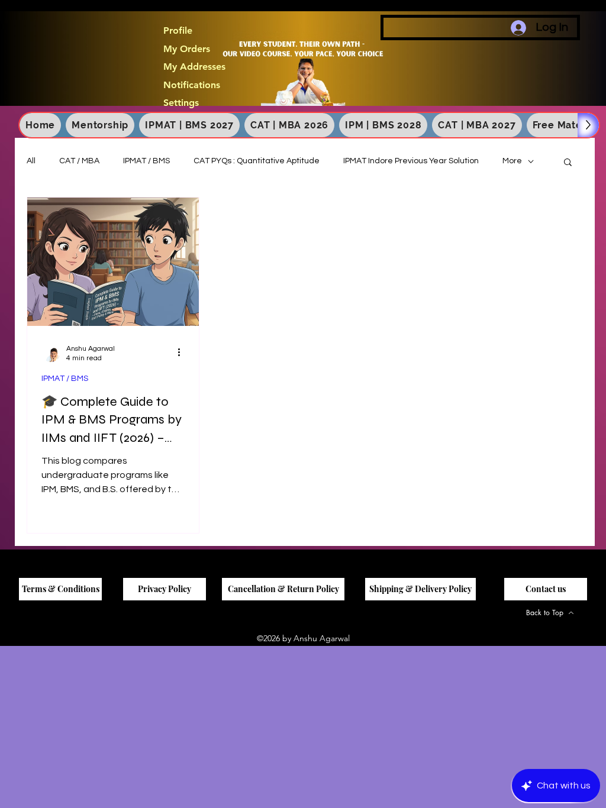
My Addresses (194, 67)
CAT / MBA (79, 161)
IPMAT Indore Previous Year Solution (411, 161)
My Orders (186, 49)
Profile (177, 30)
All (31, 161)
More (512, 161)
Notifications (191, 85)
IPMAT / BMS (146, 161)
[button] (567, 163)
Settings (181, 103)
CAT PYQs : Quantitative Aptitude (257, 161)
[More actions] (183, 352)
